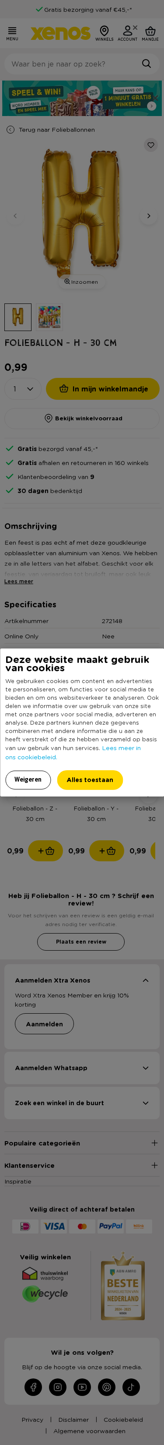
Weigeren (28, 779)
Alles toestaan (89, 779)
